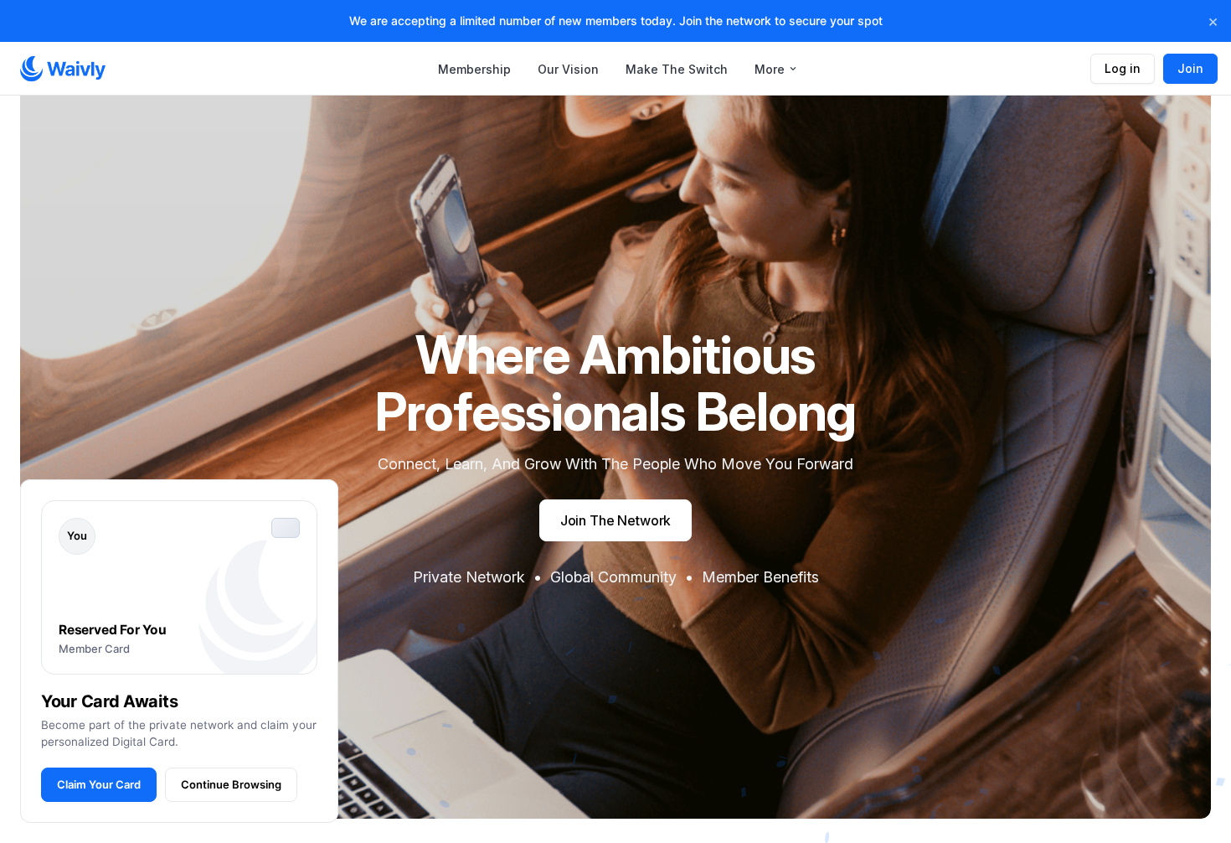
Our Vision (568, 69)
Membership (474, 69)
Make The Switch (677, 69)
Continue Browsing (231, 784)
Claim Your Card (99, 784)
